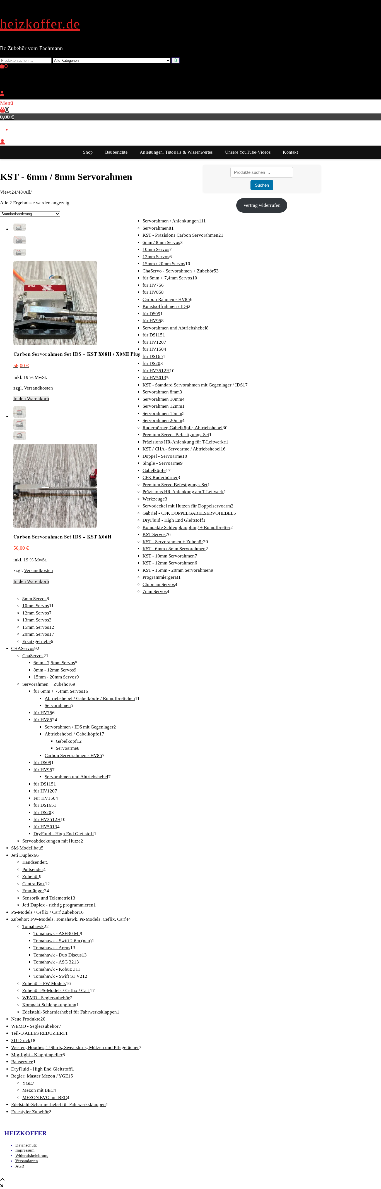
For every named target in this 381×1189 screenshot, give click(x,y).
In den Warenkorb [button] (31, 398)
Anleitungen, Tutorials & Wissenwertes (176, 152)
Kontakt (290, 152)
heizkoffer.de (40, 24)
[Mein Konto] (2, 93)
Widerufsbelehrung (32, 1155)
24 (13, 192)
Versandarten (26, 1161)
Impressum (25, 1150)
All (27, 192)
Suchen (262, 185)
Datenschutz (26, 1145)
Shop (88, 152)
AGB (19, 1166)
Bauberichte (116, 152)
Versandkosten (38, 388)
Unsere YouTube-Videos (248, 152)
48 (20, 192)
